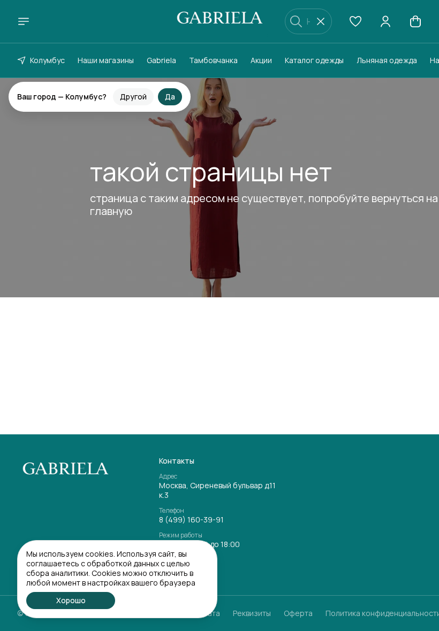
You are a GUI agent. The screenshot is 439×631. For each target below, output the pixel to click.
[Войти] (385, 21)
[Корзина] (415, 21)
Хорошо (71, 600)
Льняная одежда (387, 60)
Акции (261, 60)
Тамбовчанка (213, 60)
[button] (355, 21)
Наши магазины (106, 60)
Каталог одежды (314, 60)
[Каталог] (23, 21)
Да (170, 88)
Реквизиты (252, 613)
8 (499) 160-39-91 (191, 520)
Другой (133, 88)
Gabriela (161, 60)
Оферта (298, 613)
